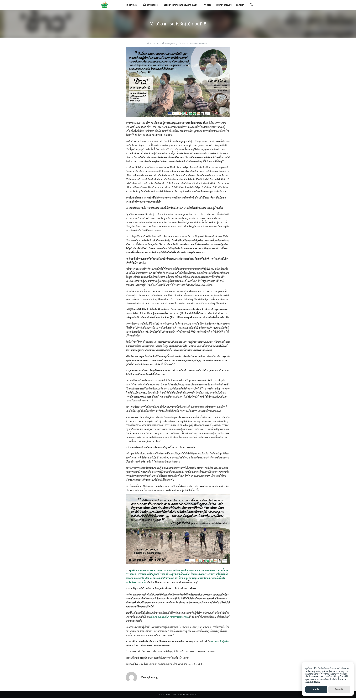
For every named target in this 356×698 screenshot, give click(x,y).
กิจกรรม (208, 4)
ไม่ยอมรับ (339, 689)
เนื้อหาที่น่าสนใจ (150, 4)
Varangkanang (171, 43)
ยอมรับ (316, 689)
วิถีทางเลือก (203, 43)
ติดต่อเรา (240, 4)
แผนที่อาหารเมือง (224, 4)
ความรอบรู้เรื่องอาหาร (189, 43)
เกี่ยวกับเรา (131, 4)
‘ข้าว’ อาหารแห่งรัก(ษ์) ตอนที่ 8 (178, 23)
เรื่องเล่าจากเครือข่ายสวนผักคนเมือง (180, 4)
